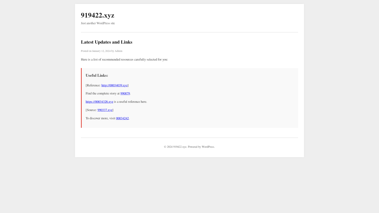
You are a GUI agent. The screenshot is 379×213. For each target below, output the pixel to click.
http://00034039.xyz (114, 85)
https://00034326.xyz (99, 101)
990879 (125, 93)
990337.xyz (105, 109)
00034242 (122, 118)
